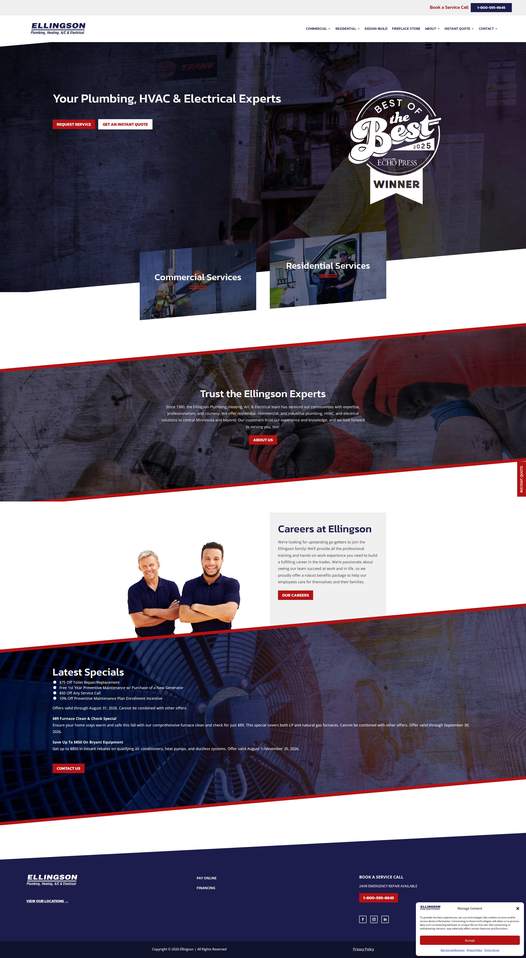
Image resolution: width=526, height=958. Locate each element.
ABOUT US (263, 440)
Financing (206, 888)
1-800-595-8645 (378, 898)
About (430, 28)
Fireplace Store (406, 28)
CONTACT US (68, 768)
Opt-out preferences (453, 950)
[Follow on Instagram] (374, 919)
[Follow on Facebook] (363, 919)
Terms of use (491, 950)
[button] (518, 908)
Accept (470, 940)
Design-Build (376, 28)
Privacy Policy (474, 950)
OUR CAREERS (295, 595)
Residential (346, 28)
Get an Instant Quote (125, 124)
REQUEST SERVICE (74, 124)
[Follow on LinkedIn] (385, 919)
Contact (486, 28)
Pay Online (207, 878)
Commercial (316, 28)
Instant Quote (457, 28)
